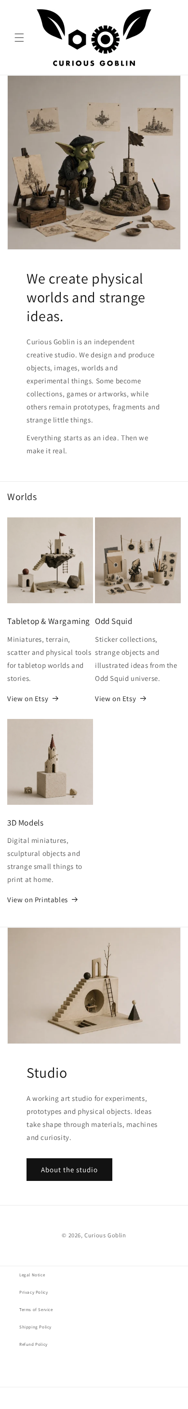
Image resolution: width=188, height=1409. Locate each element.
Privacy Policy (33, 1292)
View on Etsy (27, 698)
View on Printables (37, 899)
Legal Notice (32, 1275)
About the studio (69, 1169)
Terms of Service (36, 1310)
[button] (19, 37)
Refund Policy (33, 1344)
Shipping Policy (35, 1327)
